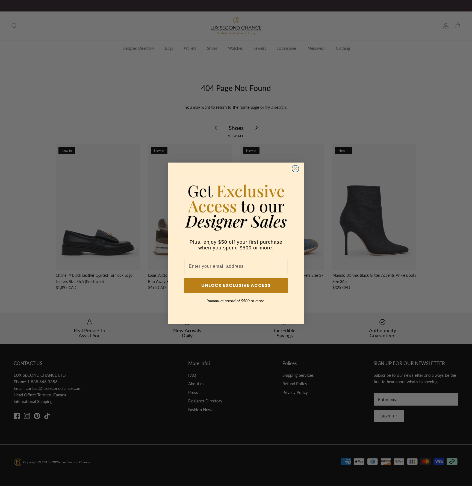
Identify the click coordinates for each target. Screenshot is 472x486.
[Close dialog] (295, 168)
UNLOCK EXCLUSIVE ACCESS (236, 285)
